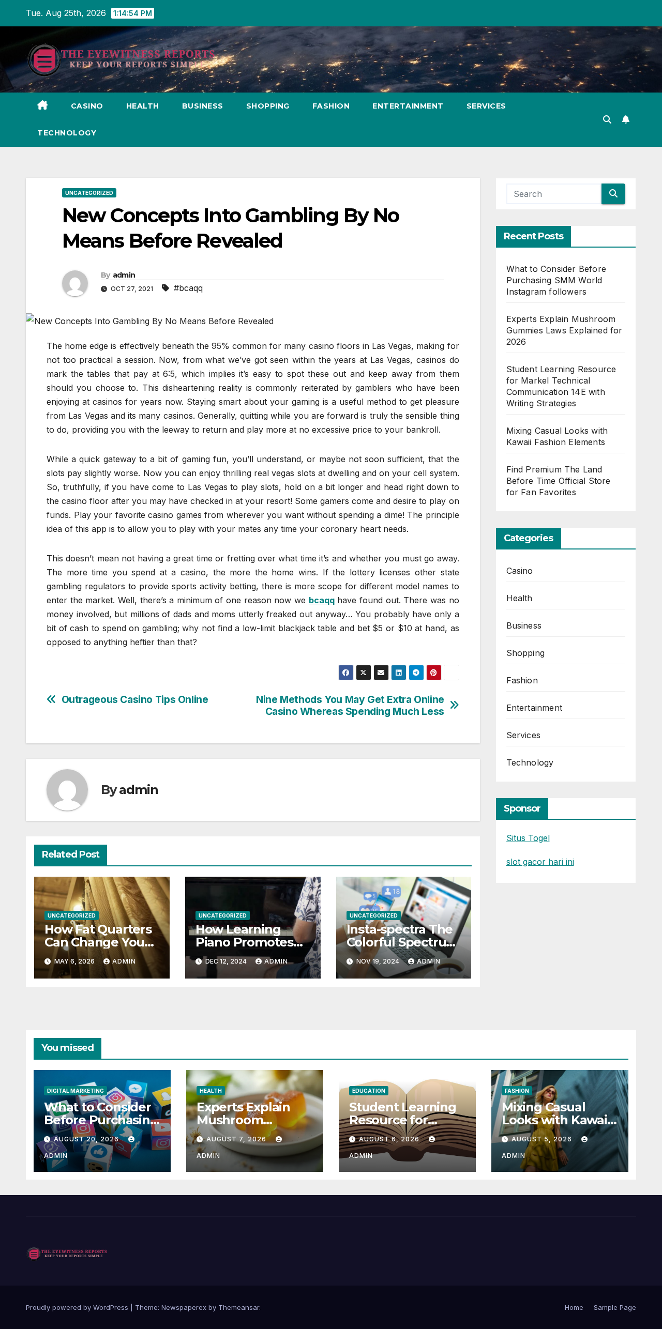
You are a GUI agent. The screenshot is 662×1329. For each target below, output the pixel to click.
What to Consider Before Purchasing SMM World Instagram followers (556, 280)
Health (142, 106)
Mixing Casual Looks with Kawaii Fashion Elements (556, 1119)
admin (124, 275)
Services (486, 106)
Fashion (331, 106)
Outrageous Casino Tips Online (135, 700)
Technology (66, 133)
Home (574, 1307)
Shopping (268, 106)
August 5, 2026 (542, 1139)
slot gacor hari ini (540, 862)
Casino (87, 106)
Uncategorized (89, 193)
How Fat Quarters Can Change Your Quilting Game (98, 942)
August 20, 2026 (87, 1139)
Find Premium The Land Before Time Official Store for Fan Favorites (558, 480)
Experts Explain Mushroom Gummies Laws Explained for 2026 (564, 330)
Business (202, 106)
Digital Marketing (75, 1091)
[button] (607, 119)
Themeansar (238, 1307)
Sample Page (615, 1307)
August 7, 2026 (237, 1139)
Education (368, 1091)
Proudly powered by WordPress (78, 1307)
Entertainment (408, 106)
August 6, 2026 (390, 1139)
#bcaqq (188, 288)
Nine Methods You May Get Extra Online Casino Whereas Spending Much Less (350, 705)
